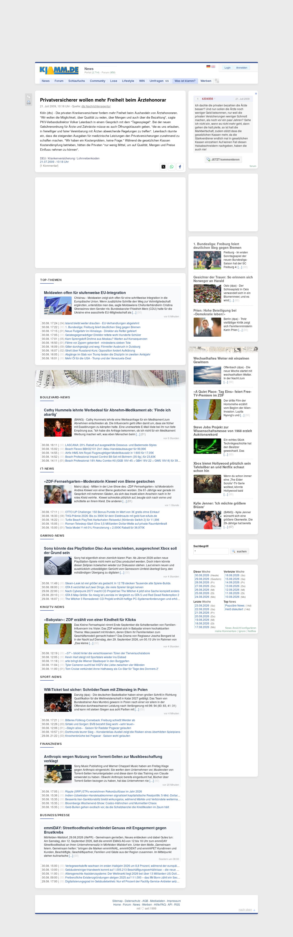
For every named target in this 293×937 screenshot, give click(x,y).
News (46, 81)
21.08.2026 (202, 612)
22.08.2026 (202, 609)
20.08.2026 (202, 616)
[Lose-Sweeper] (217, 82)
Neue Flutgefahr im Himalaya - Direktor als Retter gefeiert (100, 331)
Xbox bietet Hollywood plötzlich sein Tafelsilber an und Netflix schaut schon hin (222, 467)
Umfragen (159, 81)
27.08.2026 (202, 586)
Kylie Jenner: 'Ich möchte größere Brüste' (219, 505)
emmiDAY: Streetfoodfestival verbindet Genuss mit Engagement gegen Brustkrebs (105, 830)
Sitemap (117, 901)
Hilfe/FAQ (160, 904)
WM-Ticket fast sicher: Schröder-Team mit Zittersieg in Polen (96, 689)
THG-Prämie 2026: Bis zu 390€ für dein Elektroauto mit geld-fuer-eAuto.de (111, 516)
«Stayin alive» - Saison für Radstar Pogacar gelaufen (98, 728)
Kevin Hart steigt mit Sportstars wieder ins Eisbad (95, 657)
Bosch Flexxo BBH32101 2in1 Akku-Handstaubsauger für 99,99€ (105, 449)
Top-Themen (51, 280)
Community (97, 81)
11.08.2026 (232, 593)
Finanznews (51, 744)
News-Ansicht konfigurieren (240, 627)
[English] (213, 66)
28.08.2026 (202, 582)
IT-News (47, 468)
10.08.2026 (232, 597)
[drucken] (28, 103)
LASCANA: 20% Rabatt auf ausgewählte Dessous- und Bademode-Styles (111, 445)
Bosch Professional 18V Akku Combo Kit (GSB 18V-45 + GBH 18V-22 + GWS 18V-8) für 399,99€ (125, 460)
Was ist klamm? (185, 81)
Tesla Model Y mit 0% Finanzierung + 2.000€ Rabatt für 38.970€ (105, 527)
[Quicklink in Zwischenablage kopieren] (28, 97)
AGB (145, 901)
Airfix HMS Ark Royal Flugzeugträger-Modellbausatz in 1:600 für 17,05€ (109, 453)
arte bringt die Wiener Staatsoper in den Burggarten (97, 661)
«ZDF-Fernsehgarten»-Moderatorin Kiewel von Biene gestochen (99, 481)
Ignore (242, 631)
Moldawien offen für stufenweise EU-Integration (85, 292)
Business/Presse (55, 815)
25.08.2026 (202, 593)
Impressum (174, 901)
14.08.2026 (232, 582)
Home (117, 904)
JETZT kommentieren (225, 159)
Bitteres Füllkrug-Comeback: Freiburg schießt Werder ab (100, 720)
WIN (142, 81)
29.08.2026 (202, 579)
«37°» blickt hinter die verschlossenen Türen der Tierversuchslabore (107, 653)
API (170, 904)
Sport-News (51, 677)
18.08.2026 (202, 623)
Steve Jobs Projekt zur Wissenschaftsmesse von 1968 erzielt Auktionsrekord (222, 431)
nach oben (245, 909)
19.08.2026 (202, 619)
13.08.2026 (232, 586)
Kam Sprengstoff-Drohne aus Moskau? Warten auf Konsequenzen (106, 339)
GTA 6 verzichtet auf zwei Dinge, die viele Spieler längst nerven (104, 587)
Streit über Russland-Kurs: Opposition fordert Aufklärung (100, 350)
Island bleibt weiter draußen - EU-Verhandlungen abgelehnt (102, 323)
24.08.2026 (202, 597)
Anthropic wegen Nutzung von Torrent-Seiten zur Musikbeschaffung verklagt (103, 758)
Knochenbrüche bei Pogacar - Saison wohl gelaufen (97, 735)
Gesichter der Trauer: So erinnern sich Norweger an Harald (223, 279)
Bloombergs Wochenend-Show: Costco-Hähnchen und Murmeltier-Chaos (111, 803)
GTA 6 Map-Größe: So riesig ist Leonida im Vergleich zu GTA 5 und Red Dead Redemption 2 (122, 595)
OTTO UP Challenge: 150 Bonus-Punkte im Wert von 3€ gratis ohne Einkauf (112, 512)
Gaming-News (52, 535)
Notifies (252, 631)
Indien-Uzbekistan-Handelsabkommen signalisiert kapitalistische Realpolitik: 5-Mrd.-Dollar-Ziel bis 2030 (129, 795)
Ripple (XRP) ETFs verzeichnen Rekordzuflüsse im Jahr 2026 (103, 791)
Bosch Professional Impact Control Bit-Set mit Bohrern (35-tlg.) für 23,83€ (110, 456)
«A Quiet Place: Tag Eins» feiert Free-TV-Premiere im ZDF (222, 393)
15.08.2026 (232, 579)
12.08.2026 (232, 589)
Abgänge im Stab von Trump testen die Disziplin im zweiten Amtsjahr (107, 354)
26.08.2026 (202, 589)
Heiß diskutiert (234, 609)
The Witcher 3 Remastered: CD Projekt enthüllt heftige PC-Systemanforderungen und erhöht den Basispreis (132, 599)
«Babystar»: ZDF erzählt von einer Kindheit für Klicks (90, 619)
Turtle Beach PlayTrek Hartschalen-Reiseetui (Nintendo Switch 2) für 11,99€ (112, 519)
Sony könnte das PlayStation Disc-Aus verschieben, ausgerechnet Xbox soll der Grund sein (110, 550)
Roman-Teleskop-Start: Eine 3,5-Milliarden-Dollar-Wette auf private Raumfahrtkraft (116, 523)
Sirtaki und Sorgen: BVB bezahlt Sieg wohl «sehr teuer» (100, 724)
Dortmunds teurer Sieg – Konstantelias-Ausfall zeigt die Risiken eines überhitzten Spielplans (122, 732)
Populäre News (234, 605)
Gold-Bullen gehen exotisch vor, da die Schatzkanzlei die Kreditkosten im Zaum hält (117, 807)
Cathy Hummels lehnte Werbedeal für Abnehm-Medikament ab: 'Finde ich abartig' (107, 412)
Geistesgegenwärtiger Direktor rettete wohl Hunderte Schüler (103, 335)
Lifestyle (128, 81)
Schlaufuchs (76, 81)
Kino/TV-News (52, 607)
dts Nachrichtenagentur (96, 106)
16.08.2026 (232, 575)
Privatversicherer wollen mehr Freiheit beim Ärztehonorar (103, 99)
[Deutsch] (208, 66)
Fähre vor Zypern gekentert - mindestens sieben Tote (98, 342)
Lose (113, 81)
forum (253, 166)
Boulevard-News (55, 397)
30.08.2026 (202, 575)
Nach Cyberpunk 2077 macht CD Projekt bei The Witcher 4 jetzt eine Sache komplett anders (122, 591)
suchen (242, 551)
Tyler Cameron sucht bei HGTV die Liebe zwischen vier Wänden (105, 665)
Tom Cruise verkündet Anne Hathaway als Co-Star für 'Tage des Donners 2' (111, 669)
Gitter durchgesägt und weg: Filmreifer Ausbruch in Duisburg (102, 346)
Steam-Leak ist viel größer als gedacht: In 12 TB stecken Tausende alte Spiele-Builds (118, 583)
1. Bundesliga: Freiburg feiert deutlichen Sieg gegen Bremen (103, 327)
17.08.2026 (202, 627)
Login (228, 67)
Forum (59, 81)
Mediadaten (157, 901)
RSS (177, 904)
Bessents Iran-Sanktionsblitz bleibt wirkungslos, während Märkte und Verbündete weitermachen (124, 799)
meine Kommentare (225, 631)
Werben (206, 81)
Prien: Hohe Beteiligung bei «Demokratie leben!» (214, 312)
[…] (134, 312)
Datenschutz (132, 901)
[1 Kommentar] (49, 165)
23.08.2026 (202, 605)
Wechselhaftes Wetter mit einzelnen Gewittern (221, 360)
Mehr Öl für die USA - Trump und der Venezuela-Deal (98, 358)
